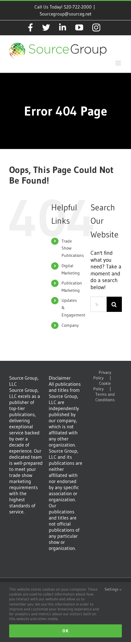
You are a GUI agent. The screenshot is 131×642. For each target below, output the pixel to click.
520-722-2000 (78, 7)
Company (70, 325)
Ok (65, 630)
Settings (111, 589)
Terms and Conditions (105, 397)
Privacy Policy (102, 375)
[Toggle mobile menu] (118, 63)
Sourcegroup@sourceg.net (65, 14)
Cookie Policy (102, 386)
